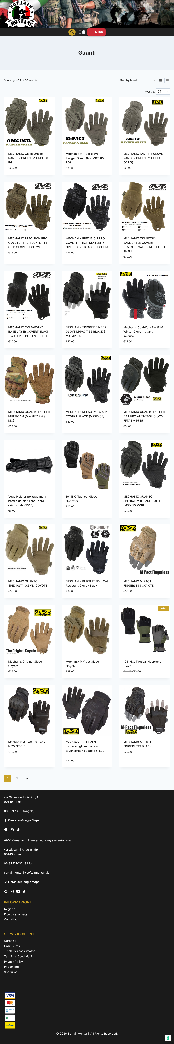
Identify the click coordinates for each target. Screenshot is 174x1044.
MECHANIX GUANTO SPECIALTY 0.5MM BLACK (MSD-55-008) (141, 501)
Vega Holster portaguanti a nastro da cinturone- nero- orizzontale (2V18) (27, 501)
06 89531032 (13, 863)
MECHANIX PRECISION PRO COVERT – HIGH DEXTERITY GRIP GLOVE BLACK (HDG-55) (87, 243)
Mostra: (150, 91)
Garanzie (10, 941)
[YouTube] (18, 891)
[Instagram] (12, 830)
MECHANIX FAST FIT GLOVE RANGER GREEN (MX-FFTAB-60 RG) (143, 158)
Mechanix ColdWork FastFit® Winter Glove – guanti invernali (143, 332)
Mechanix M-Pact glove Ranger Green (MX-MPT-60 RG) (85, 158)
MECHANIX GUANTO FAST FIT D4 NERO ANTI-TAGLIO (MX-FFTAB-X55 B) (144, 416)
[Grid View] (160, 80)
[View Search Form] (72, 32)
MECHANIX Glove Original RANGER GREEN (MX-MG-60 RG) (28, 158)
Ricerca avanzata (16, 914)
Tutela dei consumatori (19, 951)
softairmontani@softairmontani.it (26, 872)
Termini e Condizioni (18, 956)
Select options (19, 262)
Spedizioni (11, 972)
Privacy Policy (13, 961)
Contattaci (11, 919)
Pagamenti (11, 966)
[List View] (167, 80)
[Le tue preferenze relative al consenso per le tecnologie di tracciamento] (168, 1038)
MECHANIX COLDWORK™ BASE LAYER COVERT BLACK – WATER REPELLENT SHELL (28, 332)
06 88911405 (13, 811)
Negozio (9, 909)
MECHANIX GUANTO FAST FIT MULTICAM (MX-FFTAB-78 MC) (29, 416)
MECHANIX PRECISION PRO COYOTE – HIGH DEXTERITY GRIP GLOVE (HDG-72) (27, 243)
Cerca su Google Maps (23, 820)
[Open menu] (96, 32)
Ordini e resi (12, 946)
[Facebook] (6, 830)
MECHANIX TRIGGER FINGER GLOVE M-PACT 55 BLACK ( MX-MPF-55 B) (86, 332)
